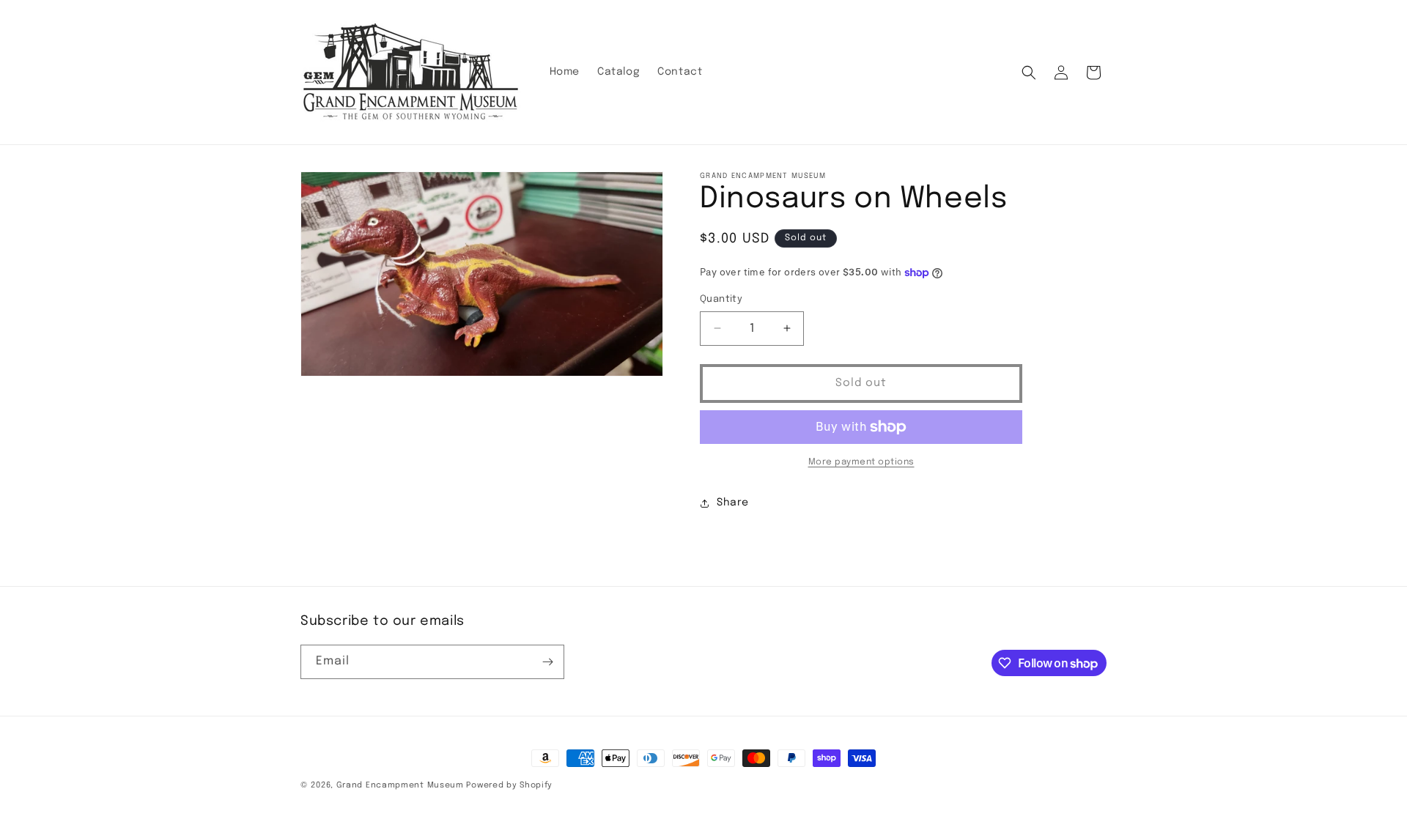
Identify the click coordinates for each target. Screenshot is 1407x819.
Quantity (721, 299)
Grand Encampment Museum (400, 785)
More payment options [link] (861, 462)
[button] (1029, 72)
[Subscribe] (547, 662)
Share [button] (733, 502)
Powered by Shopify (509, 785)
